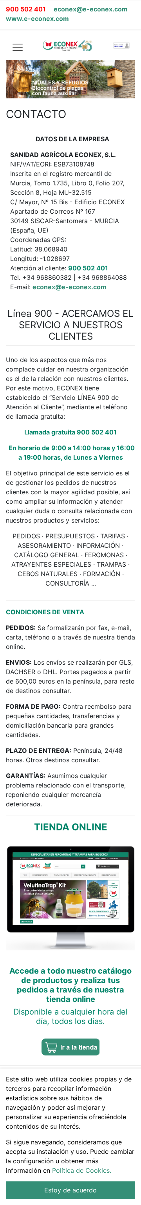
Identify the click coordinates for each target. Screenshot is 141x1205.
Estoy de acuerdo (70, 1190)
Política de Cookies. (81, 1170)
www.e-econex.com (37, 18)
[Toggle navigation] (17, 47)
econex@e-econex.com (91, 9)
